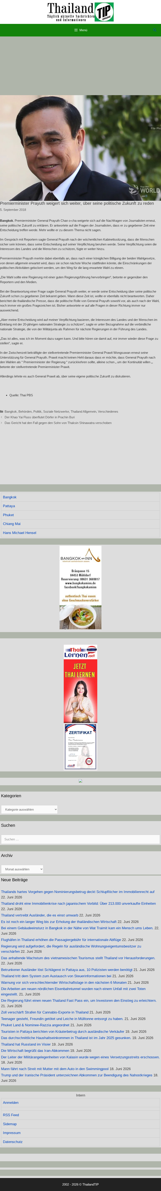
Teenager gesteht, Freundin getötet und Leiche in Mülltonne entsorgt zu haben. (62, 1019)
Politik (37, 411)
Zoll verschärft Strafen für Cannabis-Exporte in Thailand (44, 1012)
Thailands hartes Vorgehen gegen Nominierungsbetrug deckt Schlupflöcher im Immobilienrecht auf (78, 892)
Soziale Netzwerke (56, 411)
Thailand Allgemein (83, 411)
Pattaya (9, 506)
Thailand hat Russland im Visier (26, 1044)
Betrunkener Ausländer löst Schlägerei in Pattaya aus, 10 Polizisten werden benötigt (66, 970)
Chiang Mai (12, 524)
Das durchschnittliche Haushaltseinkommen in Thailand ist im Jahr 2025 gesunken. (66, 1038)
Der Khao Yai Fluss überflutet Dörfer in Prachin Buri (40, 417)
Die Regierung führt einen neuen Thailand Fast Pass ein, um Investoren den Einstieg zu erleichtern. (79, 1001)
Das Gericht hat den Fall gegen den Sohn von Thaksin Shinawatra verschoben (58, 423)
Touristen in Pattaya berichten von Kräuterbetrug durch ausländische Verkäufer (62, 1032)
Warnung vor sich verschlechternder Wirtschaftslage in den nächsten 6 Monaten (64, 983)
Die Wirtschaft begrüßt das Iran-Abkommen (35, 1051)
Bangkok (11, 411)
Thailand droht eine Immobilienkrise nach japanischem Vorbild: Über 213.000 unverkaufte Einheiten (78, 904)
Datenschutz (13, 1142)
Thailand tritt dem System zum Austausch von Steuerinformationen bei (56, 976)
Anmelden (10, 1103)
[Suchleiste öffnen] (155, 30)
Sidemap (10, 1124)
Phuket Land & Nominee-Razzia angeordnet (35, 1025)
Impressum (12, 1133)
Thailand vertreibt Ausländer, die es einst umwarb (39, 915)
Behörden (25, 411)
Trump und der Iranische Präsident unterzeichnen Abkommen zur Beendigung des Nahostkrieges (76, 1075)
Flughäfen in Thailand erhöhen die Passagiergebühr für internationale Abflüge (61, 940)
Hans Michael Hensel (19, 533)
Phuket (8, 515)
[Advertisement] (80, 65)
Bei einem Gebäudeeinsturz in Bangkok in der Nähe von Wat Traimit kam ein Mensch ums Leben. (77, 928)
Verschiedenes (108, 411)
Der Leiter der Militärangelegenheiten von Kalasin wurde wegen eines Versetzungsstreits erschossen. (80, 1057)
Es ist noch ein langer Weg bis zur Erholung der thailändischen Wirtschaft (59, 922)
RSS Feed (11, 1115)
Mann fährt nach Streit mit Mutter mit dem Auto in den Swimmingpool (55, 1069)
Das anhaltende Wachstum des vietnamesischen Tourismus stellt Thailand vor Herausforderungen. (78, 958)
